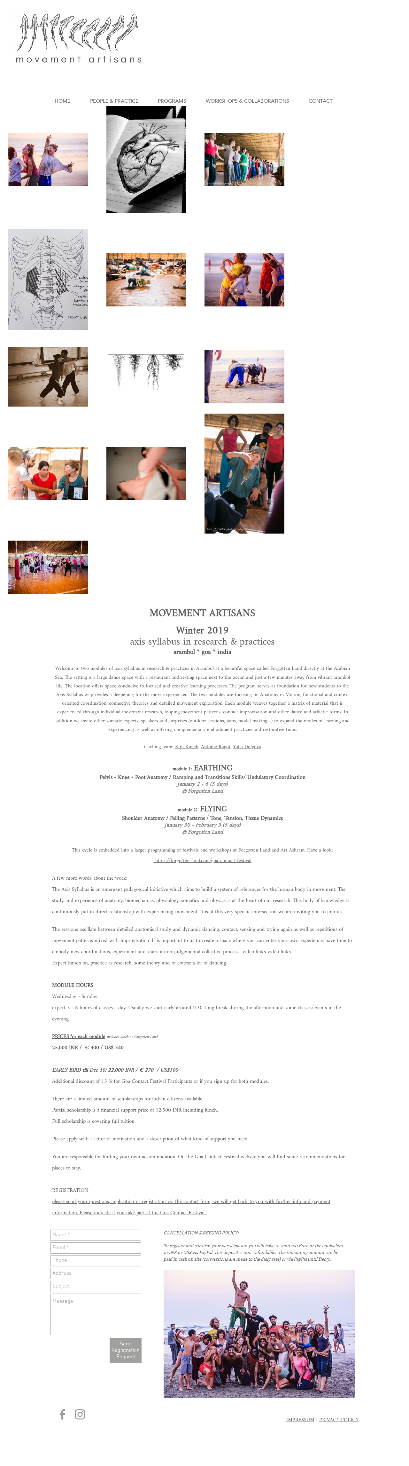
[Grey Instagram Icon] (80, 1414)
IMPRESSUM (300, 1420)
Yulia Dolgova (247, 747)
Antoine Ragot (215, 747)
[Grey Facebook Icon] (62, 1414)
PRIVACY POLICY (339, 1420)
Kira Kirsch (186, 747)
